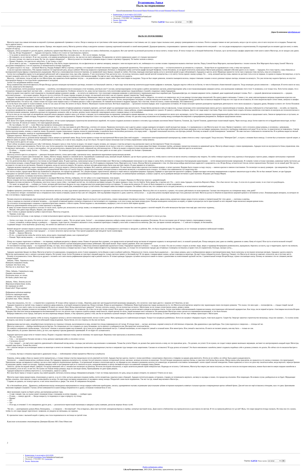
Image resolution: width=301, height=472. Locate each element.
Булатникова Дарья (150, 2)
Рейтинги (151, 10)
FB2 (120, 22)
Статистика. (137, 18)
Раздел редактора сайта (153, 467)
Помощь (181, 10)
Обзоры (175, 10)
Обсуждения (160, 10)
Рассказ (115, 20)
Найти (145, 10)
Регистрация (137, 10)
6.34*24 (161, 22)
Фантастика (123, 20)
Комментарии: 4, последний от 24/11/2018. (127, 14)
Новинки (168, 10)
